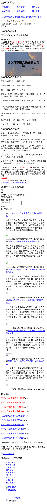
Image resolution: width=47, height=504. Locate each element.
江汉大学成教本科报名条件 (12, 429)
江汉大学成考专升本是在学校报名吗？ (24, 241)
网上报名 (36, 11)
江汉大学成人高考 (18, 42)
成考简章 (36, 7)
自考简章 (6, 11)
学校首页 (10, 462)
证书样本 (10, 480)
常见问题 (21, 11)
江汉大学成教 (6, 180)
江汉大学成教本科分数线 (11, 420)
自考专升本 (11, 465)
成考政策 (10, 473)
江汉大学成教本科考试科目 (12, 425)
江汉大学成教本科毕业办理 (12, 433)
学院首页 (6, 7)
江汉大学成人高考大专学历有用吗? (14, 183)
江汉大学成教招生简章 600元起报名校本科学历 (21, 17)
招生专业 (21, 7)
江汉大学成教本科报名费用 (12, 438)
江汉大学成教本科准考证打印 (13, 416)
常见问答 (10, 478)
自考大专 (10, 467)
